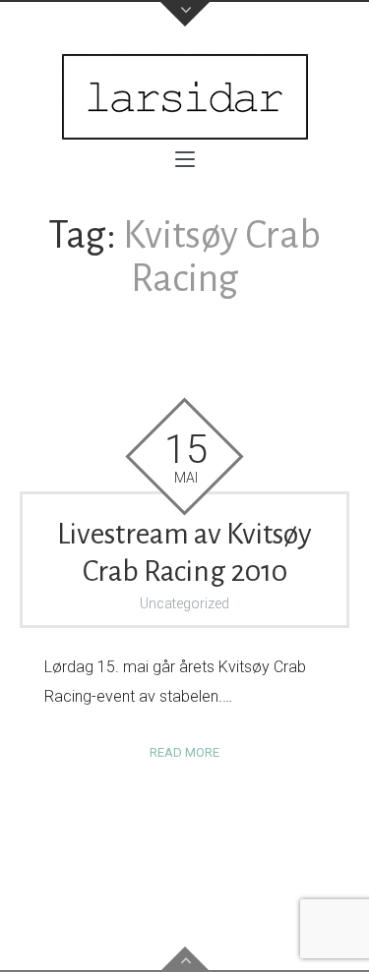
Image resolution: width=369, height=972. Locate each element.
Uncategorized (184, 603)
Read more (184, 752)
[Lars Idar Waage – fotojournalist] (185, 97)
